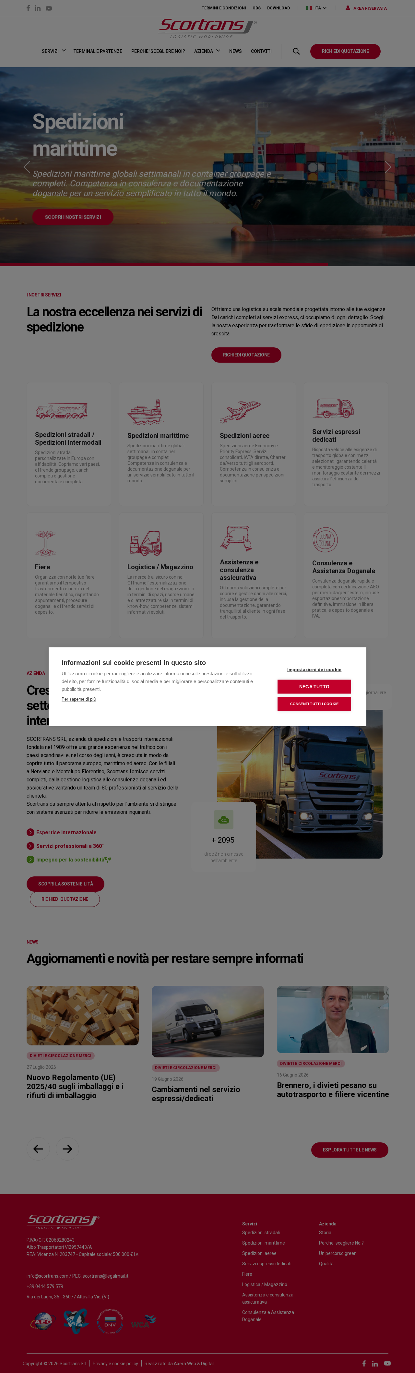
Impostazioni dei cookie (314, 669)
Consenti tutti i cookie (314, 703)
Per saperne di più (79, 698)
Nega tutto (314, 686)
